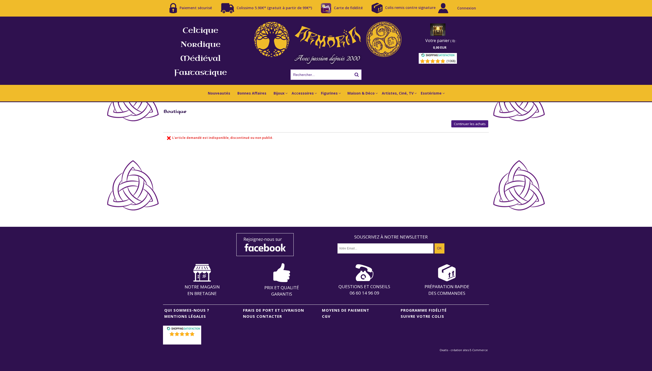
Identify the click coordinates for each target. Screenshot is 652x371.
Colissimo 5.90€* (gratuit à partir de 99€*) (274, 7)
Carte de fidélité (348, 7)
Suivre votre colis (422, 316)
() (182, 340)
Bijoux (279, 93)
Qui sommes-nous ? (186, 310)
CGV (326, 316)
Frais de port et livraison (273, 310)
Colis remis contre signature (410, 7)
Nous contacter (262, 316)
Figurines (329, 93)
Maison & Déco (361, 93)
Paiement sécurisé (196, 7)
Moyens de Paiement (345, 310)
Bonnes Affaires (251, 93)
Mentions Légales (185, 316)
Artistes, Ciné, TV (398, 93)
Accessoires (303, 93)
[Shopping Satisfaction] (437, 56)
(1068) (450, 61)
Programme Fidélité (424, 310)
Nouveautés (219, 93)
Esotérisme (431, 93)
